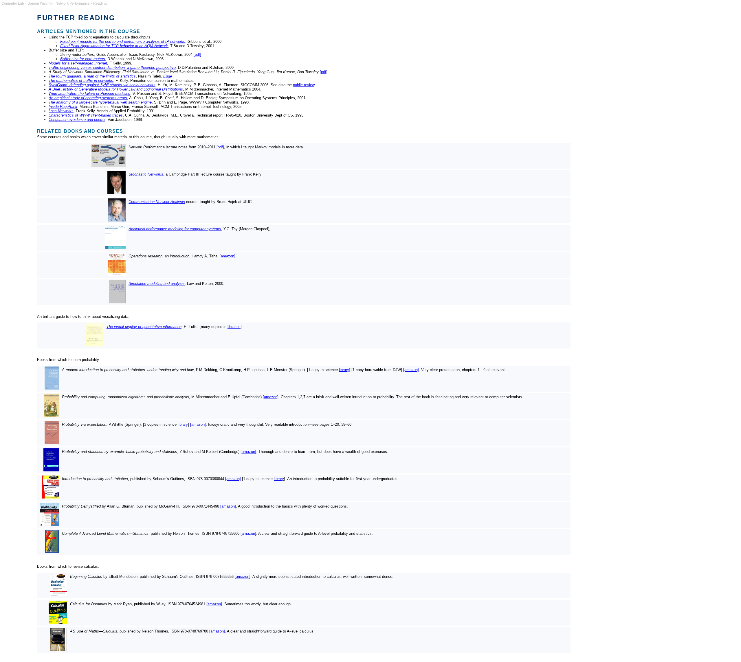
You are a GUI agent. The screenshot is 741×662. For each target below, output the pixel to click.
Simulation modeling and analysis (157, 283)
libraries (234, 326)
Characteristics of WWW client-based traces (86, 115)
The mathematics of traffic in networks (81, 80)
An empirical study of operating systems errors (88, 98)
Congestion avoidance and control (77, 119)
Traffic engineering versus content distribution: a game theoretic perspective (112, 67)
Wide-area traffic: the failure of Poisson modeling (89, 93)
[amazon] (227, 256)
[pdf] (197, 54)
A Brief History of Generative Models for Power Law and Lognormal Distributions (116, 89)
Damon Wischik (39, 3)
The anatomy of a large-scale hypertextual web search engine (100, 102)
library (344, 370)
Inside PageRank (63, 106)
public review (303, 85)
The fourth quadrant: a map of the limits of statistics (92, 76)
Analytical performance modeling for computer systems (175, 229)
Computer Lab (12, 3)
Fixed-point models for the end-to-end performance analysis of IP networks (122, 41)
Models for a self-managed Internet (78, 63)
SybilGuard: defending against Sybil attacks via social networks (102, 85)
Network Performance (73, 3)
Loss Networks (61, 111)
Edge (167, 76)
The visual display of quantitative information (144, 326)
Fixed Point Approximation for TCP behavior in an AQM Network (114, 46)
